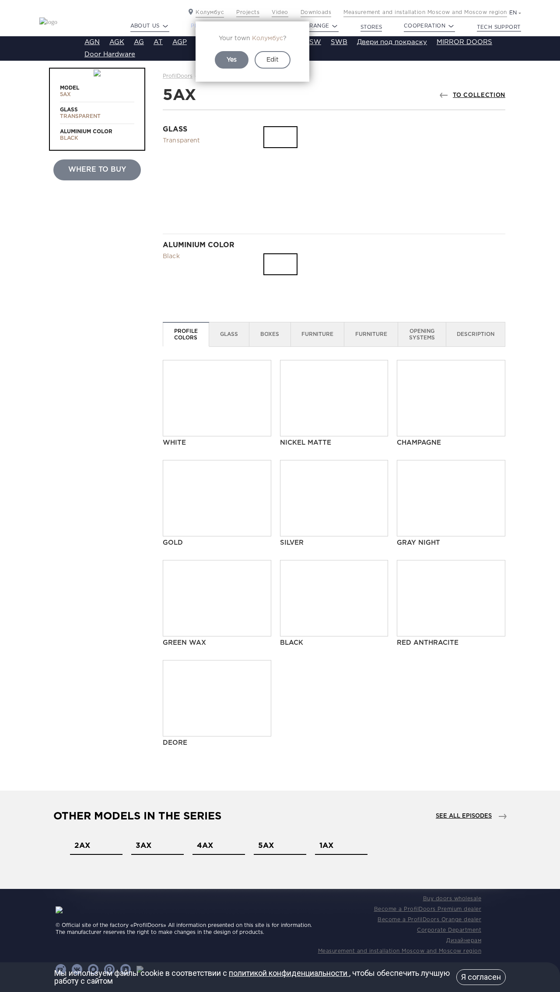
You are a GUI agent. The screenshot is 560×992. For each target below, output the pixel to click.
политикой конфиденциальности (289, 973)
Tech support (499, 27)
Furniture (317, 334)
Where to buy (97, 169)
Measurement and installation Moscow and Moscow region (425, 12)
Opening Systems (422, 334)
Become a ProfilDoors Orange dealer (429, 919)
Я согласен (481, 977)
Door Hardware (109, 54)
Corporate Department (449, 930)
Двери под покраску (392, 42)
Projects (247, 12)
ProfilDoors (177, 76)
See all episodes (464, 816)
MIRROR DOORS (464, 42)
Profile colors (186, 334)
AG (139, 42)
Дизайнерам (463, 940)
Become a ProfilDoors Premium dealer (428, 909)
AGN (92, 42)
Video (280, 12)
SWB (339, 42)
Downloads (316, 12)
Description (475, 334)
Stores (371, 27)
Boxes (269, 334)
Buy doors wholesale (452, 898)
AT (158, 42)
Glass (229, 334)
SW (315, 42)
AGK (116, 42)
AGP (179, 42)
